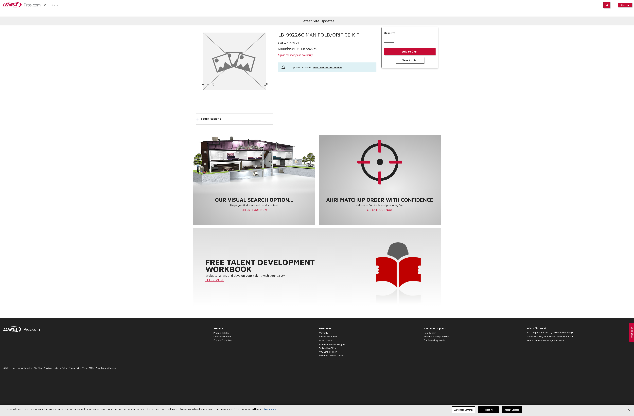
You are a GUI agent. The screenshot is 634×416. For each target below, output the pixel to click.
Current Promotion (222, 340)
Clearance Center (222, 336)
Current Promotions (34, 16)
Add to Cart (410, 51)
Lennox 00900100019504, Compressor (546, 340)
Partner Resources (328, 336)
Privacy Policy (75, 368)
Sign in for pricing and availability (295, 55)
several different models (327, 67)
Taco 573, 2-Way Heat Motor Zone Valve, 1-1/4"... (551, 336)
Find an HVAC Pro (327, 348)
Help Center (430, 332)
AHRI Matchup (56, 16)
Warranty (323, 332)
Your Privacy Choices (106, 368)
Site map (38, 368)
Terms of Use (88, 368)
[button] (606, 5)
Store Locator (325, 340)
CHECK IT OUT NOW (254, 209)
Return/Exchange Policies (436, 336)
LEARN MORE (214, 280)
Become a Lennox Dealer (331, 355)
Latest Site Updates (317, 21)
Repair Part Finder (78, 16)
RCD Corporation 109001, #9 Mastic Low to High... (551, 332)
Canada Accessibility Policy (55, 368)
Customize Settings (464, 409)
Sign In (625, 4)
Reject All (488, 409)
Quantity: (389, 33)
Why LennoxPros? (328, 351)
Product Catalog (10, 16)
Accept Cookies (512, 409)
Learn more (270, 409)
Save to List (410, 60)
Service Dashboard (102, 16)
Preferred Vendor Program (332, 344)
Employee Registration (435, 340)
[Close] (628, 409)
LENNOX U (122, 16)
